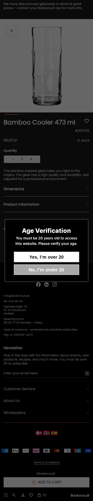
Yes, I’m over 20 (46, 257)
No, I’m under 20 (46, 269)
